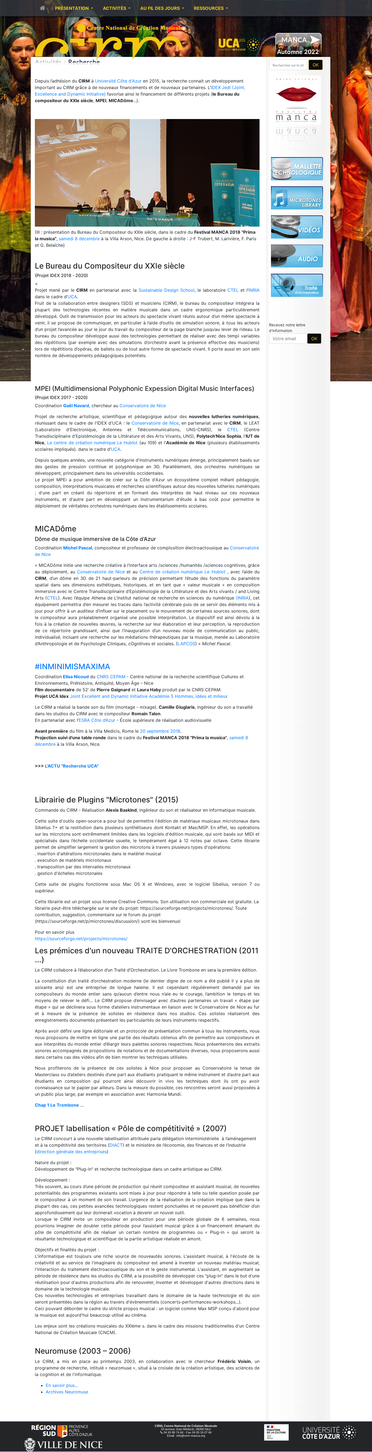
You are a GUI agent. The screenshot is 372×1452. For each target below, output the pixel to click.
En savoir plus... (62, 1385)
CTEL (233, 290)
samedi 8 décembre (79, 238)
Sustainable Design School (166, 290)
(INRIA (242, 598)
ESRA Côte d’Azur (97, 720)
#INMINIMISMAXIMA (72, 666)
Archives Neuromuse (67, 1392)
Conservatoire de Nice (143, 405)
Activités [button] (115, 8)
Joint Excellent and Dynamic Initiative (109, 696)
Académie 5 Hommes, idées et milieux (188, 696)
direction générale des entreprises (71, 1151)
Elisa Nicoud (76, 676)
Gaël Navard (76, 405)
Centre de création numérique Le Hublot (182, 571)
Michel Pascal (77, 547)
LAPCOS (186, 643)
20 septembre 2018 (160, 731)
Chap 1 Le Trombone (57, 1105)
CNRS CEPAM (111, 676)
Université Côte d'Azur (119, 81)
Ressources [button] (209, 8)
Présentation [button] (72, 8)
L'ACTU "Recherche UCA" (72, 766)
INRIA (254, 290)
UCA (72, 296)
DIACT (116, 1145)
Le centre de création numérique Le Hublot (92, 442)
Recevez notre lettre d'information (287, 327)
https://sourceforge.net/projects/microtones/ (81, 938)
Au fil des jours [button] (160, 8)
